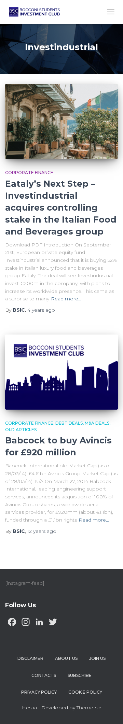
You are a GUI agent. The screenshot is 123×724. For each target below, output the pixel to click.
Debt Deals (69, 423)
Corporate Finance (29, 172)
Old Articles (21, 429)
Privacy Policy (39, 692)
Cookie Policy (85, 692)
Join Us (97, 658)
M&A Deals (97, 423)
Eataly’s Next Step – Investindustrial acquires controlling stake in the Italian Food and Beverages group (61, 208)
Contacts (43, 675)
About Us (66, 658)
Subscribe (80, 675)
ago (41, 310)
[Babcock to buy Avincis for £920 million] (61, 372)
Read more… (66, 299)
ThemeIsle (89, 708)
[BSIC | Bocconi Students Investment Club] (37, 11)
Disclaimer (30, 658)
